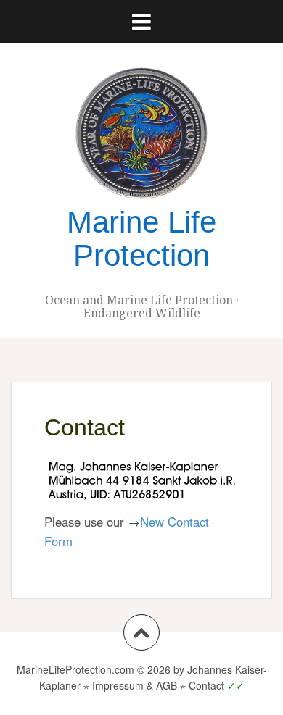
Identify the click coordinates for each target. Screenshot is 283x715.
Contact (206, 685)
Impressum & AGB (134, 685)
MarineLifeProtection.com (75, 669)
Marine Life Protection (141, 238)
